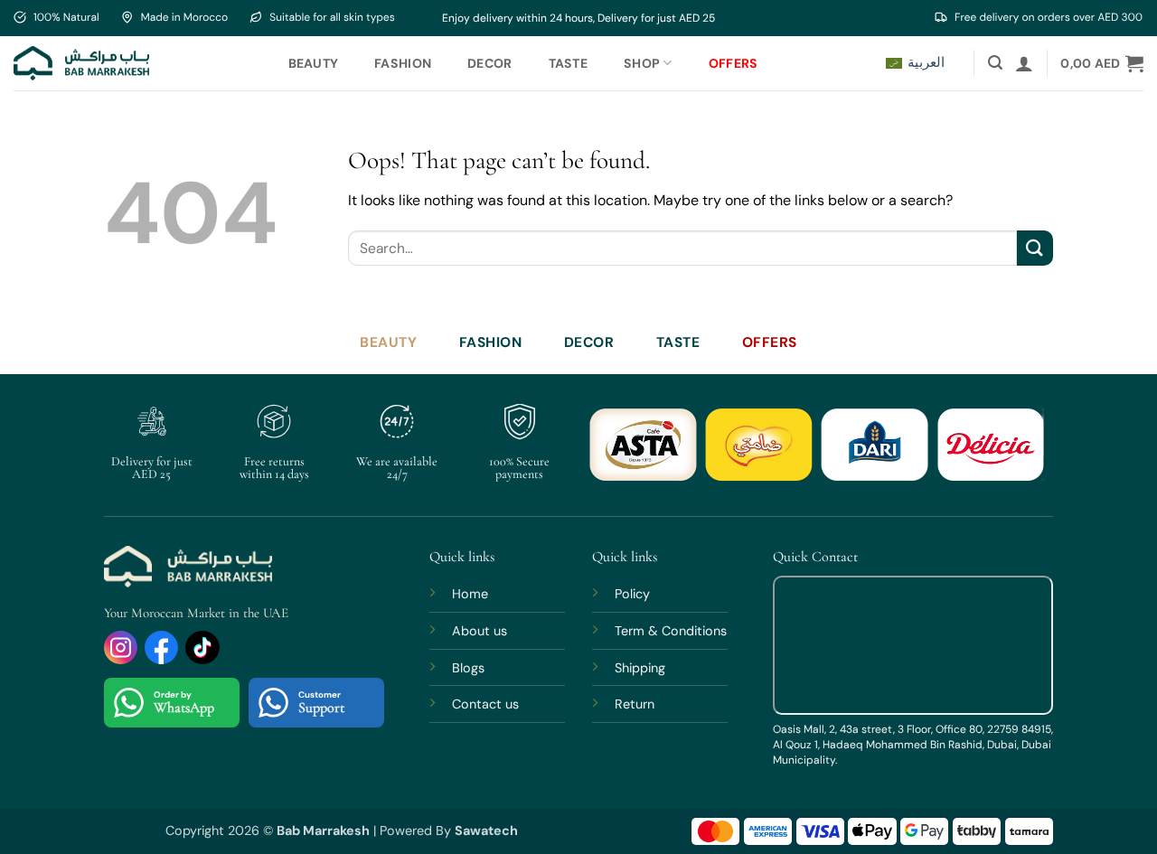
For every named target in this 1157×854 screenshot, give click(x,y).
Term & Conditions (671, 631)
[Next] (1017, 455)
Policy (632, 594)
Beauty (313, 63)
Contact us (485, 704)
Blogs (468, 668)
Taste (568, 63)
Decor (489, 63)
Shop (642, 63)
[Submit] (1035, 248)
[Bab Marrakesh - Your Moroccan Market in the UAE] (81, 63)
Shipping (640, 668)
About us (479, 631)
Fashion (402, 63)
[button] (995, 62)
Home (470, 594)
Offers (733, 63)
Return (634, 704)
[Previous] (617, 455)
